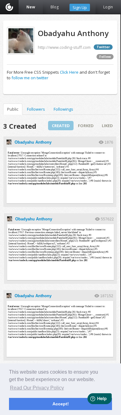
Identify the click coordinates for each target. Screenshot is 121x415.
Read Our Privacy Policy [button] (37, 387)
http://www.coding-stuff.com (64, 47)
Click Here (69, 72)
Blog (55, 7)
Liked (107, 125)
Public (12, 109)
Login (108, 7)
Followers (36, 109)
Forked (86, 125)
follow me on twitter (29, 78)
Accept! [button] (60, 403)
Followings (63, 109)
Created (61, 125)
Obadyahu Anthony (33, 142)
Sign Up (80, 7)
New (30, 7)
